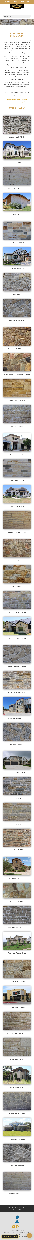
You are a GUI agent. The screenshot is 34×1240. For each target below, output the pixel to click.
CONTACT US (19, 1207)
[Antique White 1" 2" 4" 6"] (17, 176)
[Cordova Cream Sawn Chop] (17, 414)
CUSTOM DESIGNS (11, 2)
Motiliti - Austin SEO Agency (19, 1236)
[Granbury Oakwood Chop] (17, 600)
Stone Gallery (17, 108)
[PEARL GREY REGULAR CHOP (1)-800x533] (17, 941)
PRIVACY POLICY (16, 1210)
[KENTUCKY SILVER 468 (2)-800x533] (17, 760)
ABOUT (10, 1207)
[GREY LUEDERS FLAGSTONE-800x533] (17, 654)
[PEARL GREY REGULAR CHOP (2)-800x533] (17, 915)
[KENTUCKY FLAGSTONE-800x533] (17, 732)
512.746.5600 (25, 2)
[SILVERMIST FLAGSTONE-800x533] (17, 1153)
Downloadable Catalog (10, 1236)
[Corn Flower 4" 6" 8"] (17, 468)
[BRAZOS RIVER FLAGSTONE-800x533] (17, 308)
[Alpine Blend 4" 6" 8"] (17, 125)
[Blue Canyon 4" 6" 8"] (17, 231)
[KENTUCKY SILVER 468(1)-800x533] (17, 786)
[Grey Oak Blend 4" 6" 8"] (17, 680)
